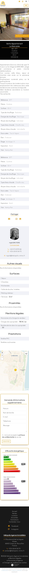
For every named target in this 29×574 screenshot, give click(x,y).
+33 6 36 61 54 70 (16, 251)
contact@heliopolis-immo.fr (14, 551)
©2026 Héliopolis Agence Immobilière (14, 556)
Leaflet (27, 389)
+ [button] (2, 353)
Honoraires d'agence (15, 560)
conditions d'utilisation (16, 570)
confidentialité (4, 570)
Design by (16, 565)
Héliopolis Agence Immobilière (15, 535)
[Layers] (26, 353)
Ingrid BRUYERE (14, 242)
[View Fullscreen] (2, 359)
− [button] (2, 355)
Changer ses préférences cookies (15, 562)
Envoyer (6, 441)
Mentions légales (15, 558)
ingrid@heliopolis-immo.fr (15, 255)
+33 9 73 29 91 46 (15, 249)
